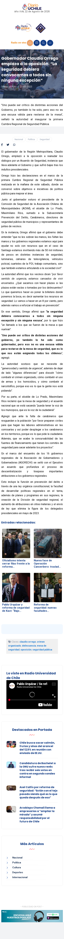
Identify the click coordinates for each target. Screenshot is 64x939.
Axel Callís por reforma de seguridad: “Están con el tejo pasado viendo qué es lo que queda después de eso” (38, 792)
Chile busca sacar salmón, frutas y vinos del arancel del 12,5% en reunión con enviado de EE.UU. (37, 748)
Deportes (17, 872)
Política (31, 139)
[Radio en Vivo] (30, 43)
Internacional (20, 877)
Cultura (16, 867)
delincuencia (29, 645)
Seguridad (45, 139)
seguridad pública (42, 649)
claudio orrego (28, 641)
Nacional (19, 139)
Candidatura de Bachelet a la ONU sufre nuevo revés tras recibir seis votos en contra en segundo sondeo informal (38, 770)
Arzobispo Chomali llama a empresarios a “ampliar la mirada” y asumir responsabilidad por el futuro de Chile (37, 814)
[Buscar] (43, 43)
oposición (26, 649)
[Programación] (37, 43)
